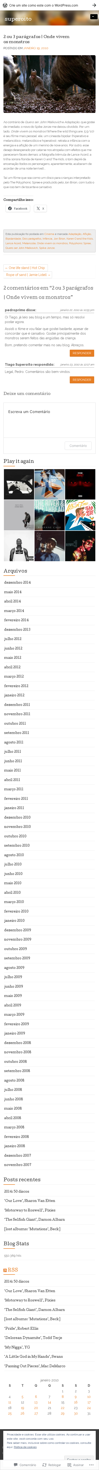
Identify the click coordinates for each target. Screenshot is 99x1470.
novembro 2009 (17, 940)
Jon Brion (59, 238)
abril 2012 (12, 667)
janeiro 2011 (14, 808)
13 (36, 1402)
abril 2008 (12, 1118)
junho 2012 (13, 648)
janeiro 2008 (14, 1146)
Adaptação (74, 234)
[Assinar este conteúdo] (5, 1270)
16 (76, 1402)
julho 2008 (13, 1090)
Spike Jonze (47, 248)
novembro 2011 (17, 714)
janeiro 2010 (14, 921)
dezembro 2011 (17, 705)
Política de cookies (25, 1447)
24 (89, 1408)
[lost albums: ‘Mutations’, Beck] (32, 1229)
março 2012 (14, 677)
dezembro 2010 (17, 818)
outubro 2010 (15, 836)
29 (62, 1413)
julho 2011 (12, 752)
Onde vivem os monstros (52, 243)
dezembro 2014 (17, 583)
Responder (82, 353)
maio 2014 (13, 592)
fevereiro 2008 (16, 1137)
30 (76, 1413)
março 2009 (14, 1015)
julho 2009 (13, 977)
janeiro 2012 (14, 695)
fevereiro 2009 (16, 1024)
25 (10, 1413)
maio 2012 (12, 658)
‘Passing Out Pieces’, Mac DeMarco (34, 1366)
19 (22, 1408)
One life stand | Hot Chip (27, 268)
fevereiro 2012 (16, 686)
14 (49, 1402)
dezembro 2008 (17, 1043)
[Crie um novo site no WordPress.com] (49, 5)
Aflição (87, 234)
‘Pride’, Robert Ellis (21, 1329)
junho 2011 (13, 761)
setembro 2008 (17, 1071)
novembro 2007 (17, 1165)
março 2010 (14, 902)
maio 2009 (13, 996)
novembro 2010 (17, 827)
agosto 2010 (14, 855)
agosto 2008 (14, 1080)
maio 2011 (12, 770)
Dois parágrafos (31, 238)
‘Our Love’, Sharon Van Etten (29, 1201)
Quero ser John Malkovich (22, 248)
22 (62, 1408)
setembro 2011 (16, 733)
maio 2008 (13, 1109)
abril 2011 (12, 780)
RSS (13, 1270)
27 (36, 1413)
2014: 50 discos (16, 1192)
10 (89, 1397)
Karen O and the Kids (80, 238)
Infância (47, 238)
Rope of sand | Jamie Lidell (26, 275)
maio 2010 (12, 883)
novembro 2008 (17, 1052)
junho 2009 (13, 987)
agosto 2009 (14, 968)
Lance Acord (13, 243)
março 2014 (14, 611)
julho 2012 (12, 639)
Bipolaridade (13, 238)
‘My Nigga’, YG (17, 1347)
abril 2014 (12, 601)
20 (36, 1408)
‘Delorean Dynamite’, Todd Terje (33, 1338)
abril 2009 (12, 1005)
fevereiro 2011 (16, 799)
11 (9, 1402)
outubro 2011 (15, 724)
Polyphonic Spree (80, 243)
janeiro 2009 (14, 1033)
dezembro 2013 (17, 630)
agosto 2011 (13, 742)
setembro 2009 (17, 958)
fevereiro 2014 (16, 620)
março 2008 (14, 1127)
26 (22, 1413)
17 (88, 1402)
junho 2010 (13, 874)
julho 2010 (13, 864)
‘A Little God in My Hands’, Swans (33, 1357)
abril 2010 (12, 893)
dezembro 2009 (17, 930)
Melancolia (29, 243)
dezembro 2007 (17, 1156)
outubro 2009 (15, 949)
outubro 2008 (15, 1062)
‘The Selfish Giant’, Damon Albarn (34, 1220)
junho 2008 (13, 1099)
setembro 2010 (17, 846)
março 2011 (13, 789)
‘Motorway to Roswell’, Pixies (29, 1210)
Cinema (49, 234)
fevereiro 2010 (16, 911)
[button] (18, 484)
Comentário (78, 446)
